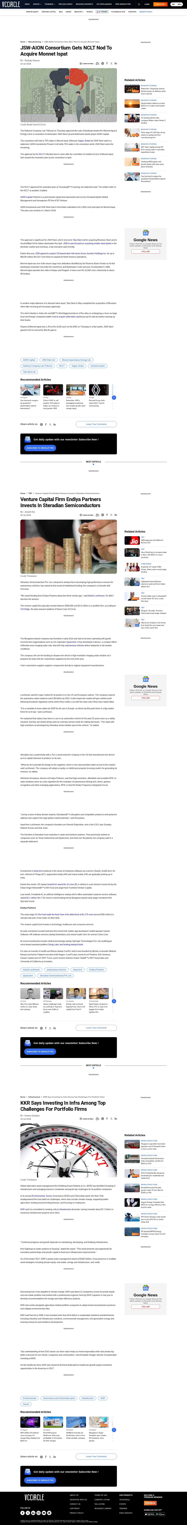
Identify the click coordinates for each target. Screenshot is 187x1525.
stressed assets (98, 366)
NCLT (41, 154)
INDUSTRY (78, 12)
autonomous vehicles (74, 645)
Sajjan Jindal (84, 141)
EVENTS (122, 1504)
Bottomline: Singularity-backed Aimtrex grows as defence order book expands (153, 91)
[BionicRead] (97, 64)
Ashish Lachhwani (96, 596)
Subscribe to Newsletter (40, 448)
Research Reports (84, 4)
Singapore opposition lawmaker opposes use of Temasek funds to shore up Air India (153, 1146)
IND (173, 4)
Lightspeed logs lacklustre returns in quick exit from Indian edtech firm (153, 584)
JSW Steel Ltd (48, 360)
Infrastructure (34, 1097)
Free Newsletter (123, 4)
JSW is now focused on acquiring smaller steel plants (87, 243)
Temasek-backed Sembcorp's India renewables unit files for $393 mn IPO (152, 1160)
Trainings (49, 4)
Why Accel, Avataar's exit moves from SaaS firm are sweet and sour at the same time (153, 625)
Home (22, 42)
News (27, 4)
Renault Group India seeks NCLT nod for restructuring (97, 403)
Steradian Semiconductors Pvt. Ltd (55, 976)
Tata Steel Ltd (79, 240)
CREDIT (68, 12)
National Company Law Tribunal (37, 366)
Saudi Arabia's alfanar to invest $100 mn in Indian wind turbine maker (153, 105)
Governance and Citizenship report (59, 1398)
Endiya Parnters (96, 970)
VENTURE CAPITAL (49, 12)
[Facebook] (107, 64)
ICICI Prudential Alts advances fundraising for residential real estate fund (152, 1175)
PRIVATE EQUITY (32, 12)
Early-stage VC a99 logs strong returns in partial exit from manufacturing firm (153, 134)
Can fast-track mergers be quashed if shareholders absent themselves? (153, 178)
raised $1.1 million (28, 898)
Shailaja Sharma (32, 60)
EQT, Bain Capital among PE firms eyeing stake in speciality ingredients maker (152, 149)
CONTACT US (75, 1504)
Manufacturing (34, 42)
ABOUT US (74, 1495)
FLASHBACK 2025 (118, 12)
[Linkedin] (116, 64)
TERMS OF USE (101, 1495)
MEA (179, 4)
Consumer (146, 564)
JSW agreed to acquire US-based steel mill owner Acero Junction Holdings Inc (70, 253)
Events (36, 4)
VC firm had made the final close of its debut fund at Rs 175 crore (64, 914)
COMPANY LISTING (102, 1500)
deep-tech (38, 871)
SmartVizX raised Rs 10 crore (60, 884)
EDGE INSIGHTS (125, 1513)
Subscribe (160, 4)
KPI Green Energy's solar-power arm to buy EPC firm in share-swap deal (153, 1219)
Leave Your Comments (96, 424)
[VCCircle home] (11, 4)
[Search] (139, 4)
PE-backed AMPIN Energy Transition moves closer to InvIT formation (153, 1233)
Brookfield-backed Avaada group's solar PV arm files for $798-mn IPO (152, 1190)
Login (147, 4)
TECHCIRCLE (124, 1500)
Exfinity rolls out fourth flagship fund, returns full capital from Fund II (75, 1006)
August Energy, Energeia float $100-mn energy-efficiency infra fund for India (153, 1204)
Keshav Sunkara (32, 1116)
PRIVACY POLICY (77, 1513)
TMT (30, 493)
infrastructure (65, 1209)
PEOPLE (90, 12)
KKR (22, 1209)
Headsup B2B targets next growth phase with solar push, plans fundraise (152, 164)
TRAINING (123, 1509)
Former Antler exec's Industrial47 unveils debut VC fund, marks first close (154, 598)
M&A (61, 12)
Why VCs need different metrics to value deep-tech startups (29, 1006)
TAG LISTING (100, 1504)
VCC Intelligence (104, 4)
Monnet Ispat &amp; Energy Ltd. (76, 360)
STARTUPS (132, 12)
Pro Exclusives (65, 4)
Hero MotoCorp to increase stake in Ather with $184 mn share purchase (154, 554)
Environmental (38, 1196)
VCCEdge (25, 609)
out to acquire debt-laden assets (67, 317)
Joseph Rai (30, 512)
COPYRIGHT (75, 1509)
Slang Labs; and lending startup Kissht (65, 944)
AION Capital (26, 197)
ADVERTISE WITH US (78, 1500)
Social (49, 1196)
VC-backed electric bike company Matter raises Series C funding (153, 120)
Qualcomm (71, 642)
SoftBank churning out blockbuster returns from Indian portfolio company (75, 1435)
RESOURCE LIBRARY (103, 1509)
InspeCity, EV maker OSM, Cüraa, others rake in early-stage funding (154, 569)
